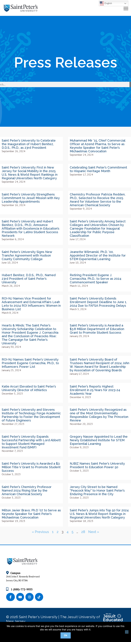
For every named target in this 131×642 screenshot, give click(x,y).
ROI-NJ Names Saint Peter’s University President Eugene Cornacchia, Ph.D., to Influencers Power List (30, 363)
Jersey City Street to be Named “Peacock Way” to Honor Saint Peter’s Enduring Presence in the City (97, 490)
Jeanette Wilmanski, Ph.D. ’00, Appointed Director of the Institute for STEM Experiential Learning (98, 255)
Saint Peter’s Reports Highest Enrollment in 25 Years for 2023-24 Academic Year (95, 390)
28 (83, 532)
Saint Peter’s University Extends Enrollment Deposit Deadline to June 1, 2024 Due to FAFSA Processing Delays (98, 302)
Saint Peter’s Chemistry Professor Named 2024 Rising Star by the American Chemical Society (27, 490)
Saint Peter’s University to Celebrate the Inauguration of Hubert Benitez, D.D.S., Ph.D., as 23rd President (29, 144)
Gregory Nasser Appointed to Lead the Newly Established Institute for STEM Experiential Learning (99, 440)
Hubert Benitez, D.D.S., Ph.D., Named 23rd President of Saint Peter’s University (29, 278)
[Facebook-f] (11, 597)
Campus (15, 573)
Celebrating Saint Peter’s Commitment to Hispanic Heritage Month (98, 169)
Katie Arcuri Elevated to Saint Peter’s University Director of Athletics (29, 388)
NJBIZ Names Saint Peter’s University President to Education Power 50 (97, 465)
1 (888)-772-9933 (21, 589)
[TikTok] (39, 597)
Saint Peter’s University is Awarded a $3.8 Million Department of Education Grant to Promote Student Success (97, 329)
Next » (93, 532)
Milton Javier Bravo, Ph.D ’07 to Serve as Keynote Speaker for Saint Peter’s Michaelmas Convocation (31, 513)
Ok (65, 635)
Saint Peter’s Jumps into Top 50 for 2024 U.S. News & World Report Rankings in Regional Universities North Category (99, 513)
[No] (126, 632)
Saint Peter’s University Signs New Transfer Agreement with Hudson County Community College (27, 255)
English (108, 3)
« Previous (40, 532)
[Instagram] (30, 597)
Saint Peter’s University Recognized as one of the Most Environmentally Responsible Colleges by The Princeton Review (99, 415)
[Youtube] (20, 597)
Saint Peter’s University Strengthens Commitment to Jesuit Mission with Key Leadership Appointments (31, 198)
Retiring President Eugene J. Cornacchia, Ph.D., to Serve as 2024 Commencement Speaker (95, 278)
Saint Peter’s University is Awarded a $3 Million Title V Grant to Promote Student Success (31, 467)
